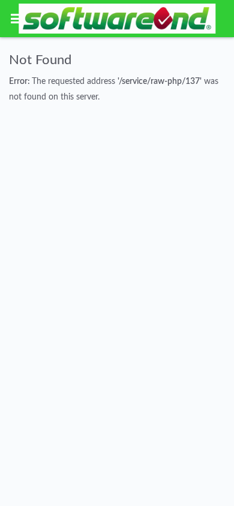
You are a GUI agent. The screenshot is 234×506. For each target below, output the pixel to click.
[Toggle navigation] (16, 18)
